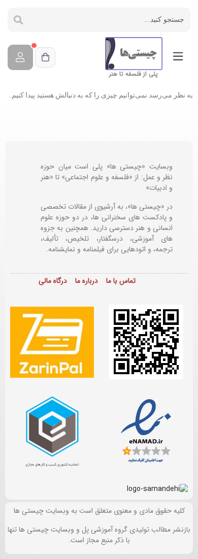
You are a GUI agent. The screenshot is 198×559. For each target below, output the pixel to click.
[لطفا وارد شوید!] (20, 57)
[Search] (18, 20)
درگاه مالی (53, 280)
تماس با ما (121, 280)
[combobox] (109, 20)
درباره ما (86, 280)
